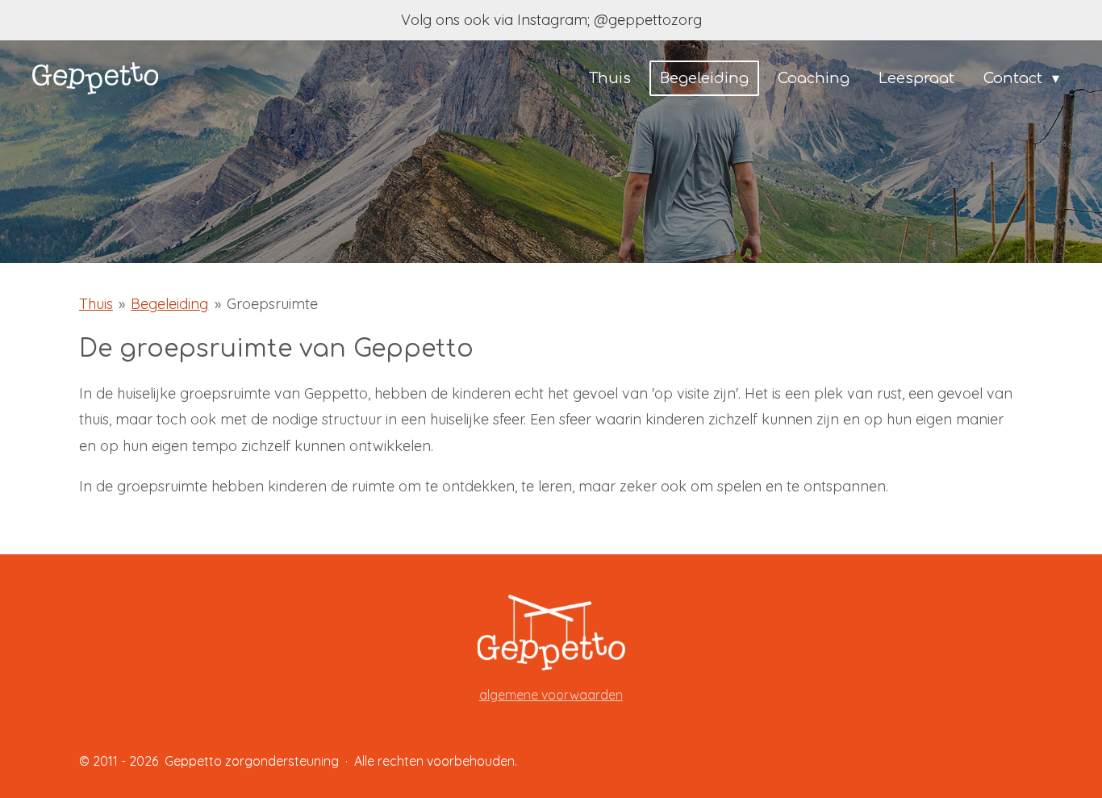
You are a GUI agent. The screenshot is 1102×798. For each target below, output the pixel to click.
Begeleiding (169, 304)
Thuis (96, 304)
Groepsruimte (272, 304)
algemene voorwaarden (551, 695)
